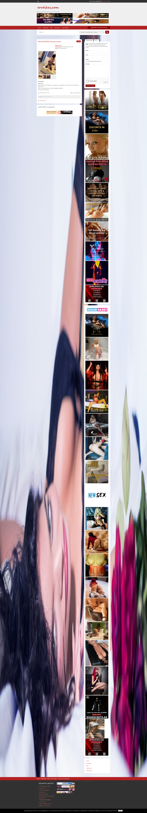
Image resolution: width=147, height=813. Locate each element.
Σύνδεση (108, 1)
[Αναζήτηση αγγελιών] (107, 32)
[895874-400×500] (96, 694)
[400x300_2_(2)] (96, 302)
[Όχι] (145, 811)
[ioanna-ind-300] (96, 360)
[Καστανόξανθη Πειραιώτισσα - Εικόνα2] (45, 76)
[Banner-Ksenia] (96, 459)
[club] (96, 436)
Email (87, 54)
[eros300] (96, 284)
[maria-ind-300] (96, 529)
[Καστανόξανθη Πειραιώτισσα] (47, 62)
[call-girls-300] (96, 159)
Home (39, 27)
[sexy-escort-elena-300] (96, 639)
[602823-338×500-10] (96, 665)
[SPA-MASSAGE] (96, 483)
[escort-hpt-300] (96, 621)
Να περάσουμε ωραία (45, 786)
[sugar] (97, 313)
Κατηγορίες (45, 27)
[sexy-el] (96, 597)
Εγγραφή (103, 1)
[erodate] (96, 201)
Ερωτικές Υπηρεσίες (44, 37)
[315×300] (97, 182)
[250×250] (95, 737)
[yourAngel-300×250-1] (96, 260)
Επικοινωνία (57, 27)
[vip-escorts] (96, 133)
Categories (43, 778)
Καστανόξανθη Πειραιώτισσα (49, 41)
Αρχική (38, 37)
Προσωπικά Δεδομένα (64, 778)
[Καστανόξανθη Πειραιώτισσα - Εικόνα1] (40, 76)
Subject (87, 59)
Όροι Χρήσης (65, 27)
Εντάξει (120, 810)
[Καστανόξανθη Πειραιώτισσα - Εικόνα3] (49, 76)
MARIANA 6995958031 (45, 799)
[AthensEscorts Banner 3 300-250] (96, 240)
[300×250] (96, 109)
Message (88, 64)
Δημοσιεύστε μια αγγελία (99, 27)
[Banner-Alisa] (96, 576)
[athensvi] (96, 412)
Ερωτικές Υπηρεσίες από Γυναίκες (55, 37)
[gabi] (96, 389)
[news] (96, 506)
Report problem (43, 100)
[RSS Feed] (38, 1)
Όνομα (87, 50)
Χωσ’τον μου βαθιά (44, 790)
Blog (51, 27)
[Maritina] (96, 553)
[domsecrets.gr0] (96, 718)
